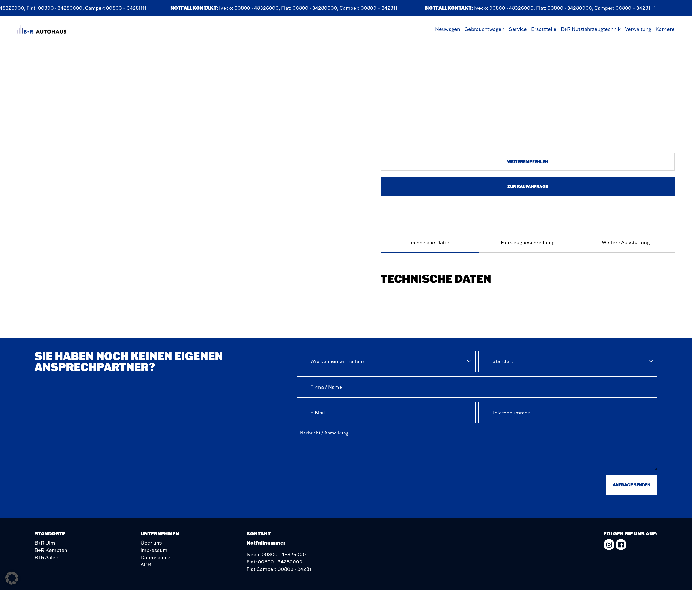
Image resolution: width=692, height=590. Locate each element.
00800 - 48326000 (250, 8)
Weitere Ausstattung (626, 242)
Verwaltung (638, 29)
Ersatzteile (544, 29)
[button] (12, 578)
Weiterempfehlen (527, 161)
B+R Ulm (45, 543)
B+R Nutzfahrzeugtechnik (591, 29)
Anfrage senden (631, 484)
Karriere (665, 29)
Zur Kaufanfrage (527, 186)
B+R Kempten (51, 550)
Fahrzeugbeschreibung (527, 242)
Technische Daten (429, 242)
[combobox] (386, 361)
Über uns (151, 543)
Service (518, 29)
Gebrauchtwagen (484, 29)
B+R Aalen (46, 557)
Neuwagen (447, 29)
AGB (146, 565)
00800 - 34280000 (54, 8)
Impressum (154, 550)
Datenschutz (156, 557)
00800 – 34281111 (120, 8)
